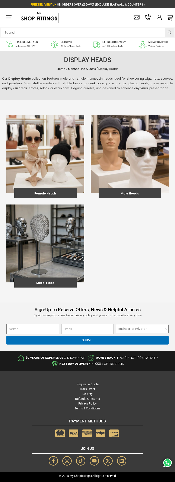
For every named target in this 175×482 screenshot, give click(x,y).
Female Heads (45, 193)
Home (61, 69)
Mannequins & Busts (82, 69)
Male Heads (130, 193)
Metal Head (45, 283)
